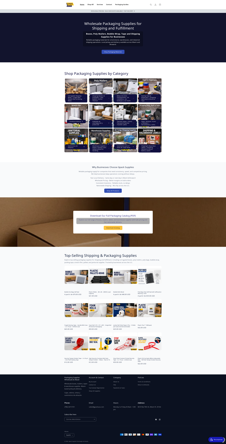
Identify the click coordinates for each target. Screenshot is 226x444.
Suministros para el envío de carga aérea (123, 146)
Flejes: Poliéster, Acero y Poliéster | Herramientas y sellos (148, 123)
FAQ (114, 385)
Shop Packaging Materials (113, 52)
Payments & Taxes (119, 388)
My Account (92, 382)
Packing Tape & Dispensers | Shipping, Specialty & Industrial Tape (148, 98)
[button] (90, 4)
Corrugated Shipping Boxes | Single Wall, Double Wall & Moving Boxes (75, 98)
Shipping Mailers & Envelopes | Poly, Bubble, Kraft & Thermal (98, 98)
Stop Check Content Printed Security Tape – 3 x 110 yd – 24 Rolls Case (123, 359)
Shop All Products (113, 191)
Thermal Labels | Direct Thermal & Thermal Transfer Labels (124, 123)
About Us (116, 382)
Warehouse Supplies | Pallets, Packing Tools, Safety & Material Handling (99, 148)
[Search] (151, 5)
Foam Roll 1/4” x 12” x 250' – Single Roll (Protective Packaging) (100, 325)
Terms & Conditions (144, 382)
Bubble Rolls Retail (118, 292)
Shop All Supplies (94, 391)
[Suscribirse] (94, 419)
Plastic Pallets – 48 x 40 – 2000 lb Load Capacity (100, 292)
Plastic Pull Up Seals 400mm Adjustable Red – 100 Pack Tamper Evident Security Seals (149, 360)
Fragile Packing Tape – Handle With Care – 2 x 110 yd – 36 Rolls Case (75, 325)
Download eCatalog (113, 228)
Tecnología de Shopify (82, 441)
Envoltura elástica (75, 121)
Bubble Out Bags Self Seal (71, 292)
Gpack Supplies (73, 441)
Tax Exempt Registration (96, 388)
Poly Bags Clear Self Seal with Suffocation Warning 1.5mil (149, 292)
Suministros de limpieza (73, 146)
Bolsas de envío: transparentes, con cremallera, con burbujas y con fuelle (124, 98)
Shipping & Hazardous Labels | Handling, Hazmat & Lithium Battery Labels (148, 148)
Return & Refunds (143, 385)
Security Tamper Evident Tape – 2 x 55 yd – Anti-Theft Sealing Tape (76, 359)
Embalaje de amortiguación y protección (97, 123)
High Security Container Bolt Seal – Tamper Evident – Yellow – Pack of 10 (99, 359)
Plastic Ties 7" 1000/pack (145, 325)
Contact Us (92, 385)
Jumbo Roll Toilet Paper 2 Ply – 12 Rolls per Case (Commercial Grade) (124, 325)
